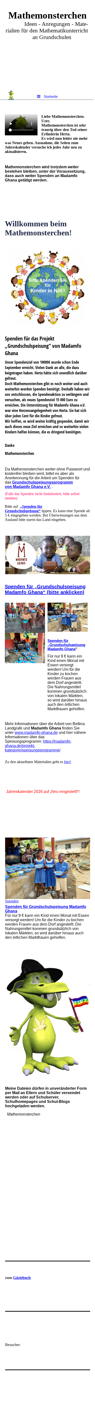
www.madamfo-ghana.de (36, 732)
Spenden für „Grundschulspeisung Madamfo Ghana (66, 645)
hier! (67, 762)
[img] (47, 45)
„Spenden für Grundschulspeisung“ (23, 508)
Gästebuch (22, 1278)
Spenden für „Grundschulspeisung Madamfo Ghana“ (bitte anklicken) (45, 589)
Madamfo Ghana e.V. (32, 487)
